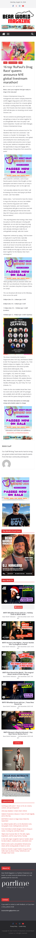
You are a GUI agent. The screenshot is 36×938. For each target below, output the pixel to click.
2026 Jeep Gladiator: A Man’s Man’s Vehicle (14, 811)
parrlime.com (5, 877)
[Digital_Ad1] (15, 748)
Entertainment (13, 62)
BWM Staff (20, 86)
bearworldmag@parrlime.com (10, 910)
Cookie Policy (22, 926)
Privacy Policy (13, 926)
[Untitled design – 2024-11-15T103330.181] (15, 504)
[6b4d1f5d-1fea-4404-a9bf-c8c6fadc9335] (18, 156)
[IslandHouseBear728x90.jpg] (17, 26)
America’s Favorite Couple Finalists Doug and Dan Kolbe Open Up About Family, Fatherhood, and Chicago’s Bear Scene (16, 851)
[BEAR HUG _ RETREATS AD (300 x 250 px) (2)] (15, 774)
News (20, 62)
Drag (5, 62)
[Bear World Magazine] (3, 34)
